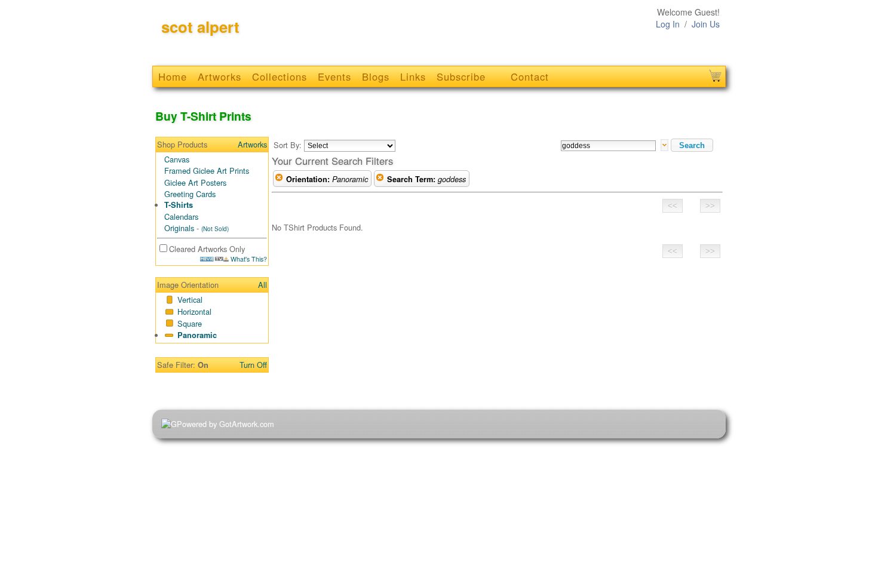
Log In (668, 24)
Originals (179, 228)
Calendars (181, 216)
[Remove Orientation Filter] (279, 179)
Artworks (219, 76)
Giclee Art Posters (195, 182)
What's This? (248, 258)
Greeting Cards (190, 193)
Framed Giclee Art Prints (206, 170)
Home (172, 76)
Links (413, 76)
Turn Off (253, 364)
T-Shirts (178, 204)
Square (189, 323)
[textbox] (608, 145)
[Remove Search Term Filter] (380, 179)
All (262, 284)
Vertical (189, 299)
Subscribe (461, 76)
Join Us (706, 24)
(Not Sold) (215, 229)
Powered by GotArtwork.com (225, 423)
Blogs (375, 76)
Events (334, 76)
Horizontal (194, 311)
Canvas (176, 159)
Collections (279, 76)
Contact (530, 76)
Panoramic (197, 335)
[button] (692, 145)
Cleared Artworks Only (207, 248)
